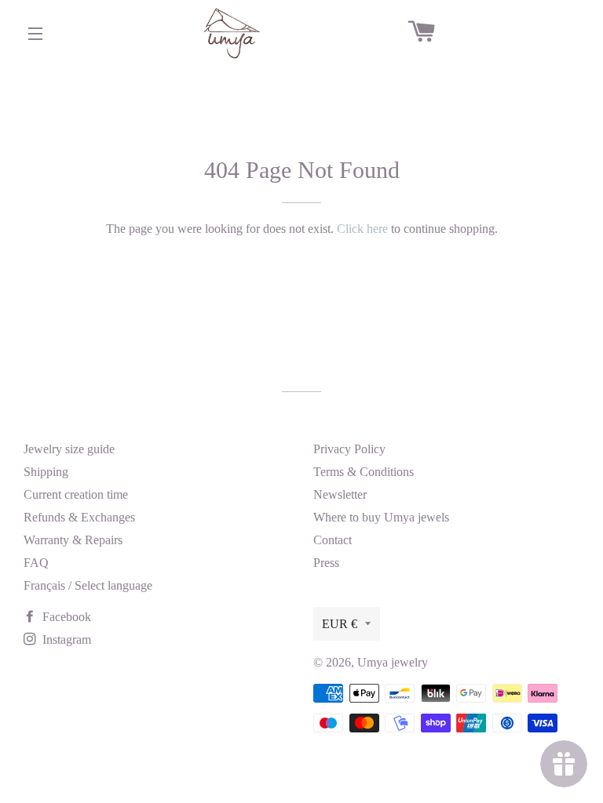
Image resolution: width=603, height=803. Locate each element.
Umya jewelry (392, 662)
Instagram (65, 639)
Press (326, 562)
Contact (332, 540)
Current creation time (76, 494)
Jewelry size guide (69, 449)
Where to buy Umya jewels (381, 517)
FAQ (36, 562)
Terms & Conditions (363, 471)
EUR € (339, 623)
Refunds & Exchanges (79, 517)
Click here (362, 228)
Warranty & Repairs (73, 540)
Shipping (46, 471)
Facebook (65, 616)
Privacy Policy (349, 449)
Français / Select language (88, 585)
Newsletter (340, 494)
